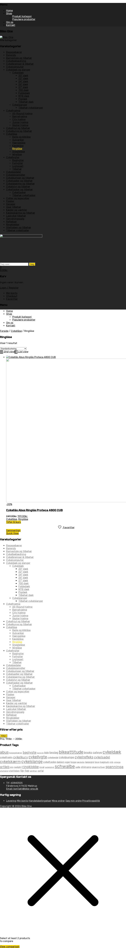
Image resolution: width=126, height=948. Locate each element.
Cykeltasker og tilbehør (19, 189)
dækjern (61, 762)
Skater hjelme (20, 125)
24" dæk (23, 81)
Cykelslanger (19, 104)
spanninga (114, 767)
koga (73, 762)
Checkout (11, 296)
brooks (88, 752)
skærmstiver (98, 767)
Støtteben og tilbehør (18, 227)
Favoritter (12, 299)
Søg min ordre (73, 800)
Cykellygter (12, 157)
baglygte (29, 752)
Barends (11, 55)
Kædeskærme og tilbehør (20, 212)
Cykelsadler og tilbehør (19, 180)
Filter (3, 736)
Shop (9, 13)
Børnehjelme (19, 116)
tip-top (24, 770)
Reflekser (11, 221)
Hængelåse (18, 142)
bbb (46, 752)
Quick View (12, 533)
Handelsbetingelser (40, 800)
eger (67, 762)
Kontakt (10, 25)
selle (77, 767)
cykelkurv (20, 757)
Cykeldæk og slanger (18, 69)
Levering (11, 800)
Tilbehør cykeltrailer (17, 230)
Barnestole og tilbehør (19, 58)
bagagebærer (15, 753)
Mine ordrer (58, 800)
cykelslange (32, 761)
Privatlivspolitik (91, 800)
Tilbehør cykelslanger (30, 107)
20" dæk (23, 75)
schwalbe (65, 766)
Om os (9, 22)
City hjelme (19, 119)
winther (33, 771)
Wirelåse (17, 154)
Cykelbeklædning (16, 61)
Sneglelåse (18, 151)
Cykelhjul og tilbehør (18, 128)
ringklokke (30, 767)
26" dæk (23, 84)
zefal (40, 770)
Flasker (10, 201)
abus (4, 752)
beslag (53, 752)
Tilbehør (17, 169)
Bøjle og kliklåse (21, 136)
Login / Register (9, 287)
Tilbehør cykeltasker (23, 195)
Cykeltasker (19, 192)
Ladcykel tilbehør (16, 215)
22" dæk (23, 78)
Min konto (11, 293)
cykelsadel (102, 757)
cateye (97, 752)
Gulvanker (18, 139)
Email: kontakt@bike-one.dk (22, 788)
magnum (104, 762)
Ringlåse (17, 148)
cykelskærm (10, 761)
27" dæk (23, 87)
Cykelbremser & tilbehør (20, 63)
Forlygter (17, 163)
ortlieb (5, 767)
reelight (18, 767)
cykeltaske (49, 761)
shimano (86, 767)
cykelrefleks (84, 757)
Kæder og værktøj (16, 210)
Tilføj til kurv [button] (13, 522)
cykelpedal (53, 757)
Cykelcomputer (15, 66)
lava (97, 762)
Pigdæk (22, 98)
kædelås (81, 762)
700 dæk (23, 90)
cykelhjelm (6, 757)
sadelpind (49, 767)
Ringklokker (12, 224)
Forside (4, 331)
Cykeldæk (18, 72)
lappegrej (89, 762)
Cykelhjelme (13, 110)
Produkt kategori (22, 16)
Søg (32, 264)
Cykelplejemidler (15, 174)
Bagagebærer (14, 52)
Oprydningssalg (15, 218)
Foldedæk (24, 93)
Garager (10, 204)
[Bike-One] (6, 37)
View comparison (10, 946)
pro (11, 767)
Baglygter (18, 160)
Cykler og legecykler (17, 198)
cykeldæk (112, 752)
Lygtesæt (17, 166)
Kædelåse (18, 145)
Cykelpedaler (13, 172)
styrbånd (4, 771)
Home (9, 10)
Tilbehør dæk (25, 101)
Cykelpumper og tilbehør (20, 177)
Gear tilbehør (13, 207)
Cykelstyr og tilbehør (18, 186)
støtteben (14, 771)
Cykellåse (11, 134)
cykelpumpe (66, 757)
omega (117, 762)
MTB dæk (23, 96)
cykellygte (38, 757)
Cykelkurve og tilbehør (19, 131)
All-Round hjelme (22, 113)
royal (41, 767)
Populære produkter (23, 19)
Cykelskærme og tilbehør (20, 183)
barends (40, 753)
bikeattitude (71, 752)
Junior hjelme (20, 122)
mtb (111, 762)
